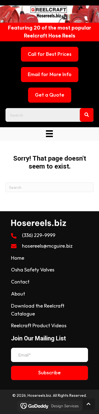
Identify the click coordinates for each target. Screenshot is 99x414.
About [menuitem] (18, 294)
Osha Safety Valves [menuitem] (32, 270)
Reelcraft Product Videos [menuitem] (39, 325)
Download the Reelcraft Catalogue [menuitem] (37, 310)
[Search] (87, 115)
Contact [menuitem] (20, 282)
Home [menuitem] (17, 258)
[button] (49, 373)
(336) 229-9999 (38, 235)
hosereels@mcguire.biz (47, 246)
